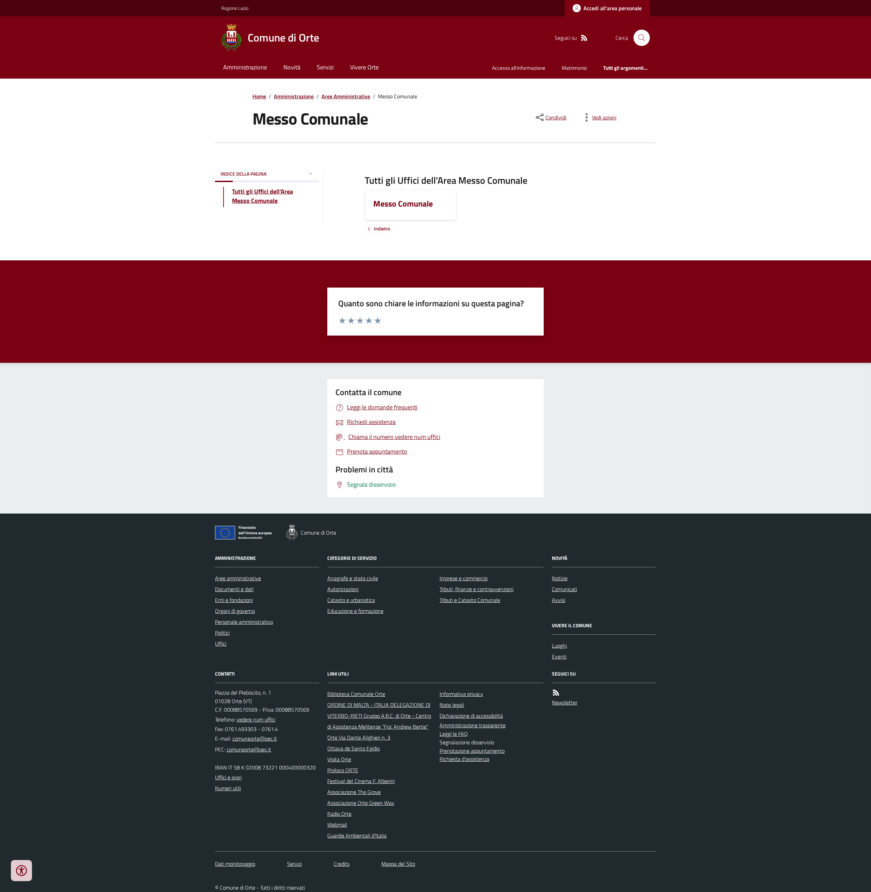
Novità (291, 67)
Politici (222, 633)
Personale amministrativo (244, 622)
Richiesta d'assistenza (464, 759)
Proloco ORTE (342, 770)
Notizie (560, 578)
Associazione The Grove (354, 792)
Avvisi (558, 600)
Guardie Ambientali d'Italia (357, 835)
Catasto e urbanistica (351, 600)
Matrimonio (574, 68)
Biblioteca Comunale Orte (356, 694)
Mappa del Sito (398, 864)
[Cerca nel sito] (639, 38)
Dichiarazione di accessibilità (471, 716)
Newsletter (564, 702)
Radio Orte (339, 814)
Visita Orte (339, 759)
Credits (341, 864)
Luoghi (559, 646)
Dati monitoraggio (235, 864)
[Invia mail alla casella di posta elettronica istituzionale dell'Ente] (254, 738)
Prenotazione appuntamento (472, 751)
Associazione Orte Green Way (360, 803)
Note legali (452, 705)
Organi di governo (235, 611)
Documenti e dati (234, 589)
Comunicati (564, 589)
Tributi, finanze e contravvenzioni (476, 589)
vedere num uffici (255, 719)
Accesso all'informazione (518, 68)
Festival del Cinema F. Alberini (361, 781)
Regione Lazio (234, 8)
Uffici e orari (228, 777)
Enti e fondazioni (234, 600)
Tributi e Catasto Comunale (470, 600)
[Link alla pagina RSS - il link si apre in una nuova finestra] (584, 38)
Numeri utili (228, 788)
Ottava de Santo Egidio (353, 748)
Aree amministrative (238, 578)
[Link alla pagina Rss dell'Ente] (556, 692)
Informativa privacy (461, 694)
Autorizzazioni (343, 589)
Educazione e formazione (355, 611)
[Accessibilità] (21, 870)
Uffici (220, 643)
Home (259, 96)
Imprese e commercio (464, 578)
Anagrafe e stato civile (352, 578)
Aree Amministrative (346, 96)
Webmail (337, 825)
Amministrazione (245, 67)
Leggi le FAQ (454, 734)
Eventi (559, 656)
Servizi (325, 67)
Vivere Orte (364, 67)
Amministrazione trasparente (473, 725)
